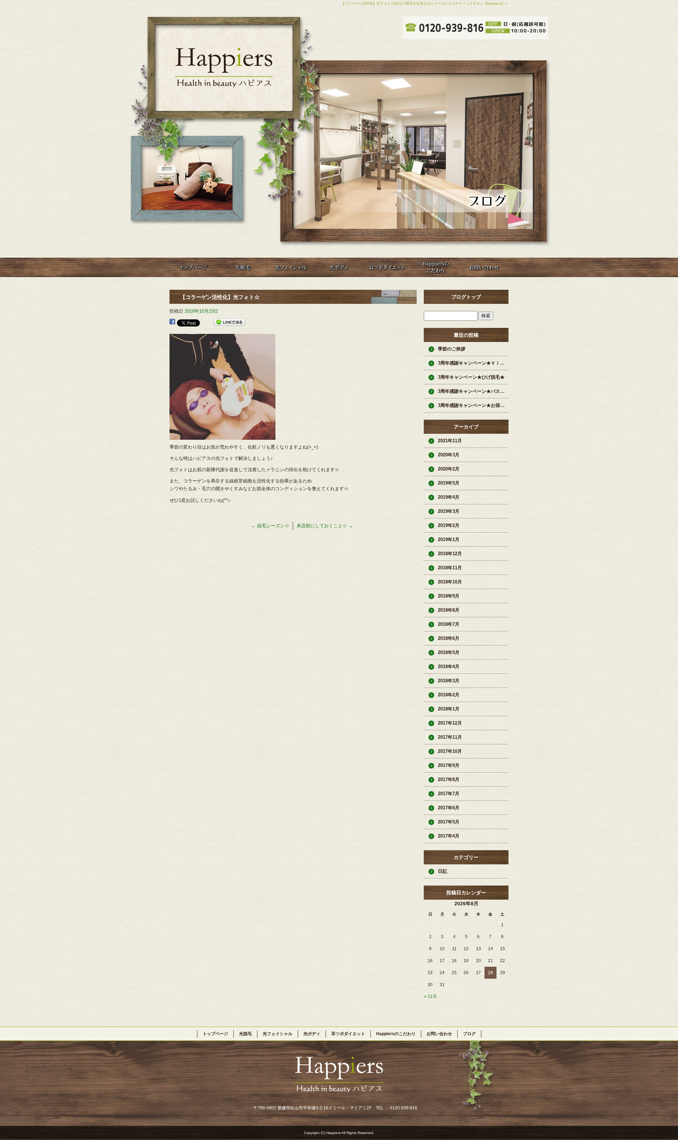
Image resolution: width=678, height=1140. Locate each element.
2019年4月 (448, 497)
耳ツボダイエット (387, 267)
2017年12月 (450, 723)
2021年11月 (450, 440)
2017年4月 (448, 836)
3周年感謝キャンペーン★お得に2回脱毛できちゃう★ (473, 405)
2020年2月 (448, 469)
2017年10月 (450, 751)
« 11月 (430, 996)
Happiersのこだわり (435, 267)
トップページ (194, 267)
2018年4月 (448, 666)
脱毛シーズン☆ (270, 525)
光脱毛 (242, 267)
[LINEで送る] (229, 322)
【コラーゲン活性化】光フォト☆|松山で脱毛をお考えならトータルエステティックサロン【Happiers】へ (425, 3)
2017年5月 (448, 821)
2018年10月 (450, 581)
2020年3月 (448, 454)
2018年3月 (448, 680)
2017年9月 (448, 765)
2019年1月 (448, 539)
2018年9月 (448, 596)
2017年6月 (448, 807)
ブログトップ (466, 297)
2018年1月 (448, 709)
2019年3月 (448, 511)
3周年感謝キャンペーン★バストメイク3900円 (473, 391)
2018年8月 (448, 610)
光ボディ (339, 267)
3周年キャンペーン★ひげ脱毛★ (471, 377)
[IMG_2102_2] (222, 435)
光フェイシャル (290, 267)
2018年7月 (448, 624)
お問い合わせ (484, 267)
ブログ (469, 1033)
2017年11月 (450, 737)
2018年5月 (448, 652)
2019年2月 (448, 525)
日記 (442, 871)
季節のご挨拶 (451, 349)
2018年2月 (448, 694)
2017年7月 (448, 793)
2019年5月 (448, 483)
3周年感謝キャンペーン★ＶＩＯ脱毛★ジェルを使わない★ (473, 363)
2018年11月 (450, 567)
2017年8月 (448, 779)
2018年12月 (450, 553)
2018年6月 (448, 638)
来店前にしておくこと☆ (325, 525)
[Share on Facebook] (172, 322)
